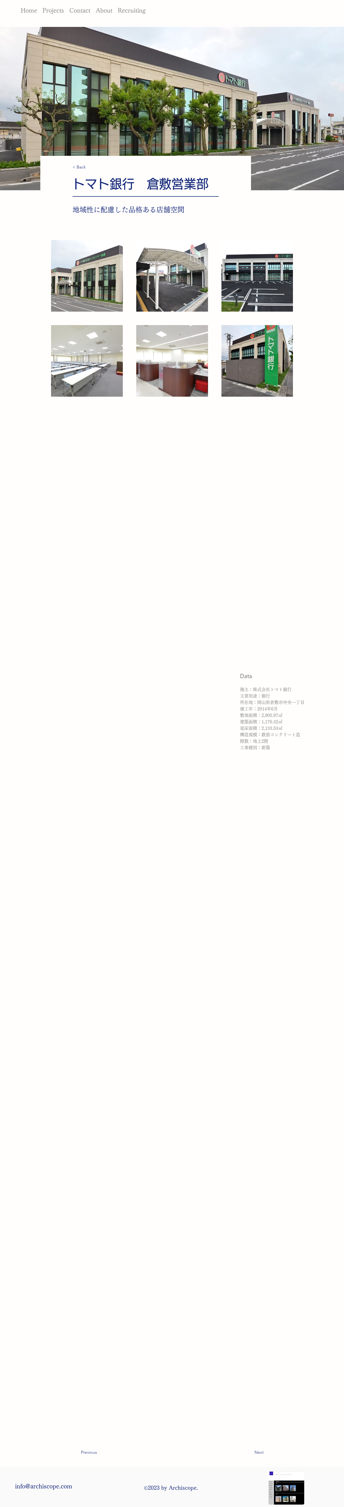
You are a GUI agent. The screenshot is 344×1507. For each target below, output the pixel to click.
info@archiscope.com (43, 1486)
